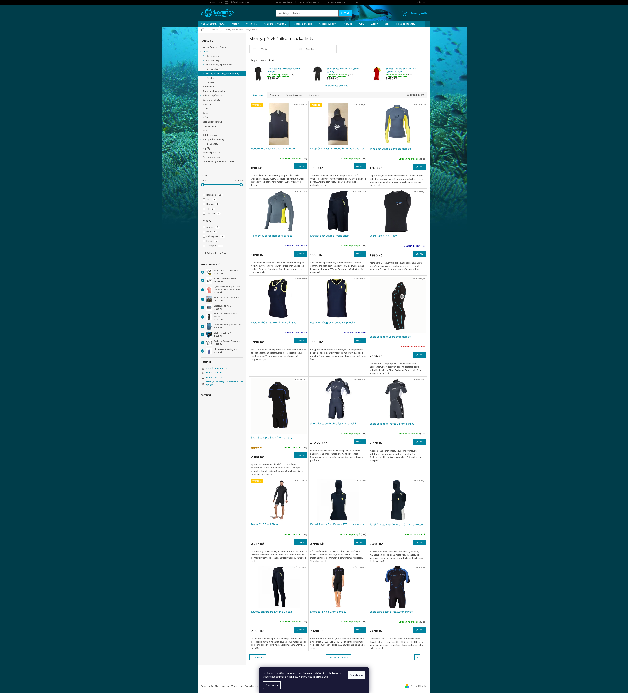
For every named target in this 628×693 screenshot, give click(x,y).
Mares (211, 241)
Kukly (205, 108)
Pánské (210, 78)
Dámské (211, 82)
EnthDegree (214, 236)
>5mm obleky (212, 60)
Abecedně (314, 95)
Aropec (212, 227)
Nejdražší (274, 95)
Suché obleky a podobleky (219, 64)
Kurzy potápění (284, 2)
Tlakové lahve (209, 126)
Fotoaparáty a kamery (213, 139)
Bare (210, 231)
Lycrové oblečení (214, 69)
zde (326, 677)
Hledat (345, 13)
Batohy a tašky (210, 135)
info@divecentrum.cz (216, 368)
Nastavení (272, 685)
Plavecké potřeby (211, 157)
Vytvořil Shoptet (419, 686)
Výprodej (212, 213)
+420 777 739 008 (214, 377)
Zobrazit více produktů (336, 85)
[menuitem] (213, 24)
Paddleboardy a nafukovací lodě (218, 161)
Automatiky (208, 86)
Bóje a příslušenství (212, 122)
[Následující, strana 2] (417, 657)
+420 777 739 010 (214, 372)
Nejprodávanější (294, 95)
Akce (210, 199)
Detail (300, 166)
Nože (205, 117)
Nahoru (259, 657)
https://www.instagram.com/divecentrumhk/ (224, 383)
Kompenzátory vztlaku (214, 91)
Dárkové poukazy (211, 152)
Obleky (206, 51)
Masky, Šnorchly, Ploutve (215, 47)
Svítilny (206, 113)
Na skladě (213, 195)
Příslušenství (212, 144)
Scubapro (213, 245)
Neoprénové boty (211, 100)
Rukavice (207, 104)
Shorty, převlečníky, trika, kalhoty (222, 73)
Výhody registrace (335, 2)
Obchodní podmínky (309, 2)
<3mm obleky (212, 56)
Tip (209, 209)
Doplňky (206, 148)
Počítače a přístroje (212, 95)
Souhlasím (356, 675)
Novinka (212, 204)
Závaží (206, 130)
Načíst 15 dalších (338, 657)
